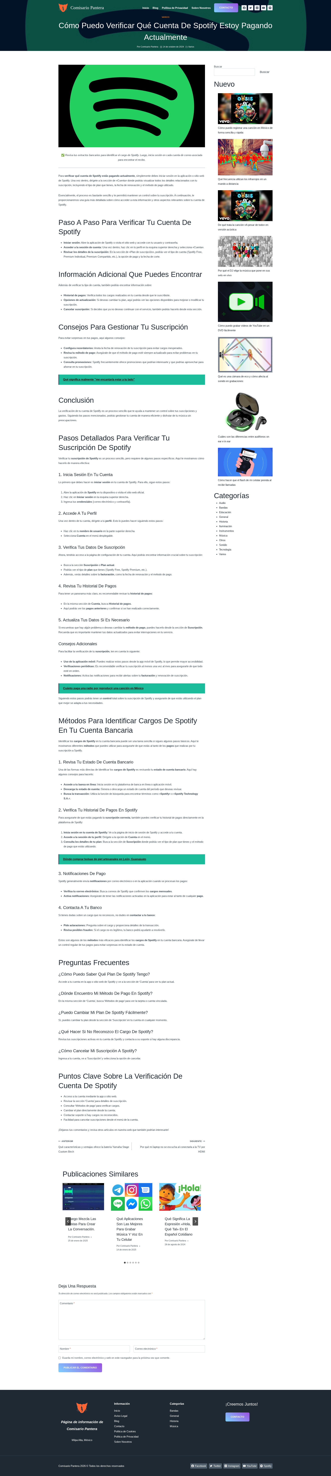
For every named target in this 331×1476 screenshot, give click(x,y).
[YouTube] (263, 7)
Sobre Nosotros (201, 7)
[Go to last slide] (68, 1221)
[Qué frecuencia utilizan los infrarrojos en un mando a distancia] (245, 157)
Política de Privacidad (175, 7)
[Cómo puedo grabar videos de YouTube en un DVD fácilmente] (245, 302)
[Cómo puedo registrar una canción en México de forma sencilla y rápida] (245, 108)
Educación (225, 512)
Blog (155, 7)
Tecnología (225, 549)
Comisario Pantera (80, 1237)
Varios (165, 17)
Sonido (223, 544)
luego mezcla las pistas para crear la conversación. (82, 1224)
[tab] (125, 1263)
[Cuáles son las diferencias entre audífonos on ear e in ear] (245, 410)
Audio (222, 502)
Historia (223, 521)
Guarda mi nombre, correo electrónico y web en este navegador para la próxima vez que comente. (116, 1358)
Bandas (223, 507)
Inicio (145, 7)
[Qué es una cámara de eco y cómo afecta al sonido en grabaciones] (245, 355)
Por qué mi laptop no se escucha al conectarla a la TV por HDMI (172, 1146)
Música (223, 535)
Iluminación (225, 526)
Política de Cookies (125, 1431)
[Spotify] (270, 7)
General (223, 516)
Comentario (67, 1303)
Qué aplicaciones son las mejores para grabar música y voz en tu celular (130, 1229)
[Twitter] (250, 7)
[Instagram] (257, 7)
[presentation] (83, 1197)
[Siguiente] (195, 1221)
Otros (222, 540)
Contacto (226, 7)
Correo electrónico (146, 1348)
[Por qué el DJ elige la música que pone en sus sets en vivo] (245, 251)
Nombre (65, 1348)
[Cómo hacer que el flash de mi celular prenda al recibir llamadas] (245, 462)
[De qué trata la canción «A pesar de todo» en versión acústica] (245, 205)
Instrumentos (226, 530)
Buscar (218, 66)
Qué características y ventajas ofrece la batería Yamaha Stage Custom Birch (93, 1146)
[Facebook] (244, 7)
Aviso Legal (120, 1415)
